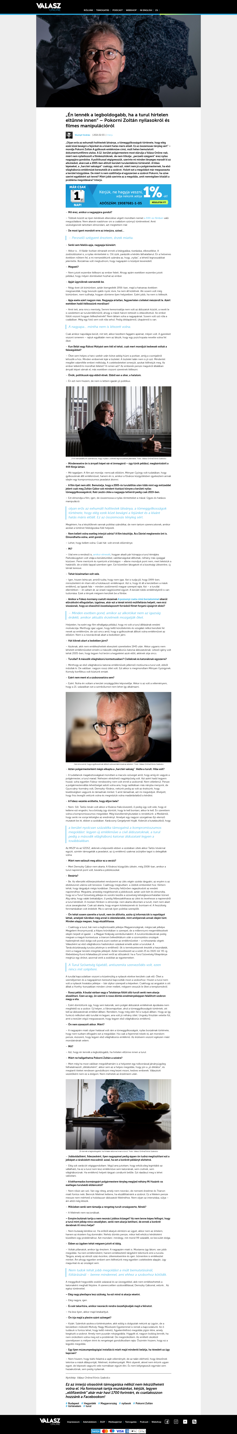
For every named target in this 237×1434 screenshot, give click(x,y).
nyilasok (125, 1403)
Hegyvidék (88, 1403)
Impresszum (73, 1422)
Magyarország (107, 1403)
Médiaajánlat (115, 1422)
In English (146, 10)
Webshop (131, 10)
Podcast (117, 10)
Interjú (110, 135)
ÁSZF (102, 1422)
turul (87, 1406)
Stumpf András (82, 135)
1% (156, 10)
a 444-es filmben (153, 218)
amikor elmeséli (101, 554)
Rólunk (88, 10)
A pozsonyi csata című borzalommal (138, 599)
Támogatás (102, 10)
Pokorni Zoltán (143, 1403)
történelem (73, 1406)
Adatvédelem (90, 1422)
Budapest (72, 1403)
